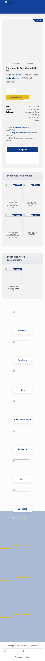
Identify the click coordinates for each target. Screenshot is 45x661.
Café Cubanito (24, 631)
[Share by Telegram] (27, 155)
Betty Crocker (33, 109)
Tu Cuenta (24, 584)
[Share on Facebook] (10, 155)
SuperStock (24, 628)
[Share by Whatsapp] (22, 155)
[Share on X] (16, 155)
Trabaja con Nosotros (24, 562)
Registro (24, 590)
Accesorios (29, 112)
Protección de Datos (24, 556)
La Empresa (24, 622)
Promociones (24, 596)
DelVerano (24, 634)
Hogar (36, 120)
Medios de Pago (24, 587)
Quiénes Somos (24, 593)
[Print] (10, 160)
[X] (27, 532)
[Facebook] (17, 532)
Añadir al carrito (16, 97)
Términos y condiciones (24, 559)
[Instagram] (22, 532)
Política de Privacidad (24, 553)
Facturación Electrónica (24, 625)
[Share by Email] (33, 155)
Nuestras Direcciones (24, 565)
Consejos (24, 602)
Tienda (24, 599)
